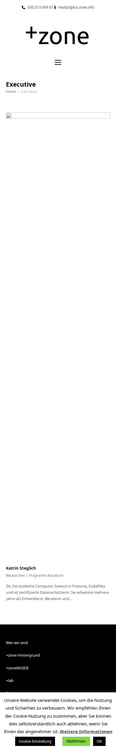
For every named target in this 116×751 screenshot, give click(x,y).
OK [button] (99, 741)
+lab (9, 680)
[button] (58, 62)
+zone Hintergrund (23, 655)
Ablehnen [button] (76, 741)
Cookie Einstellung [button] (35, 741)
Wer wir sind (17, 642)
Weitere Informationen (86, 731)
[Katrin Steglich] (58, 335)
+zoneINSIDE (17, 668)
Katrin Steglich (21, 568)
